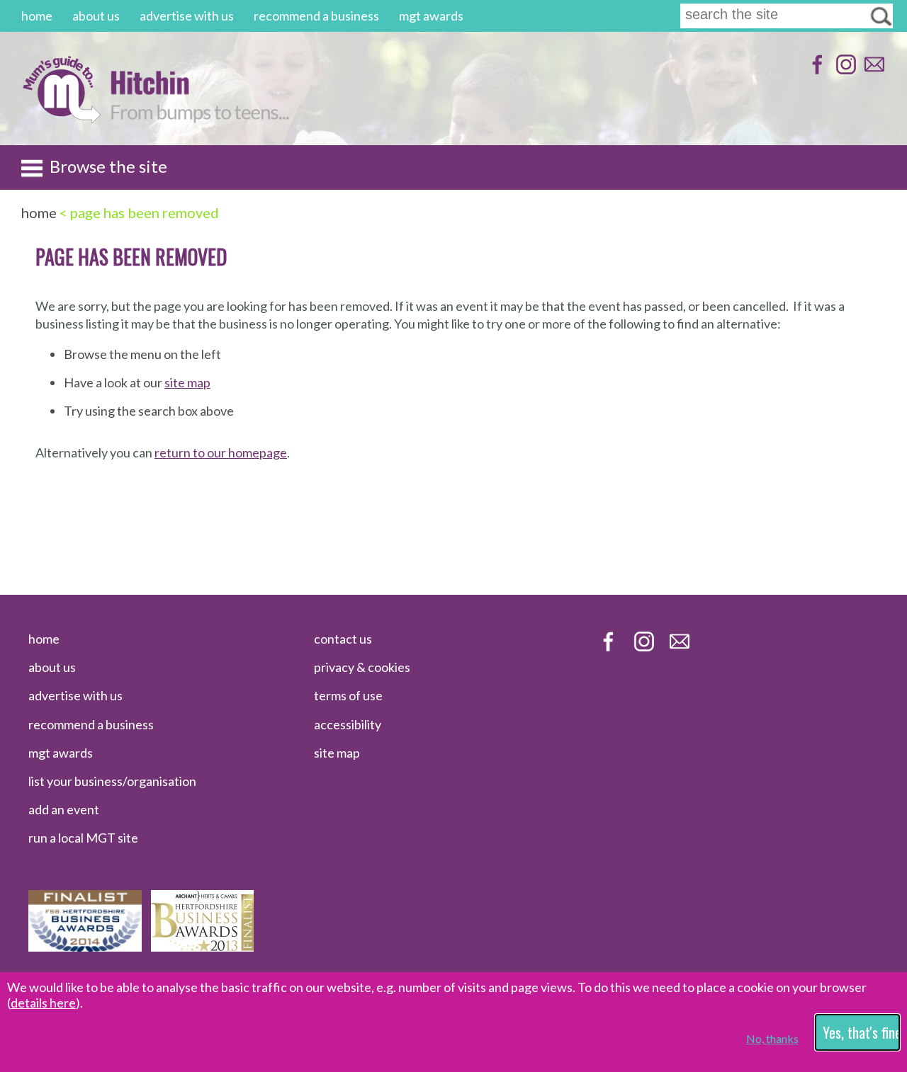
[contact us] (873, 71)
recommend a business (316, 15)
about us (96, 15)
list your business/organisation (112, 781)
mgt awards (431, 15)
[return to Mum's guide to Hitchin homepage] (61, 119)
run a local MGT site (83, 837)
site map (187, 382)
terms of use (348, 695)
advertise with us (187, 15)
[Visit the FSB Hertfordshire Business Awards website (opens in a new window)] (85, 946)
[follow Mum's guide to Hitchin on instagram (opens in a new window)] (844, 71)
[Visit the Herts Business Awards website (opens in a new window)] (202, 946)
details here (43, 1002)
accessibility (347, 724)
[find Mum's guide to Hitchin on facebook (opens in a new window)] (816, 71)
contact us (343, 638)
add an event (63, 809)
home (36, 15)
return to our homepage (220, 452)
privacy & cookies (362, 667)
